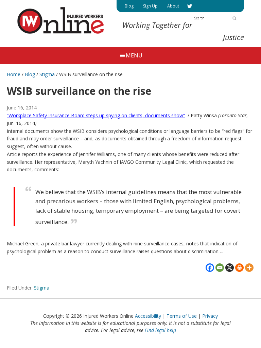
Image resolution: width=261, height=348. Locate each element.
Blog (30, 74)
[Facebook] (210, 267)
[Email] (219, 267)
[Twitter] (190, 6)
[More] (249, 267)
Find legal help (160, 330)
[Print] (239, 267)
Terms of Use (182, 316)
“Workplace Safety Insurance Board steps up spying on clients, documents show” (96, 115)
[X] (229, 267)
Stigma (41, 287)
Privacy (210, 316)
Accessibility (148, 316)
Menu (134, 55)
